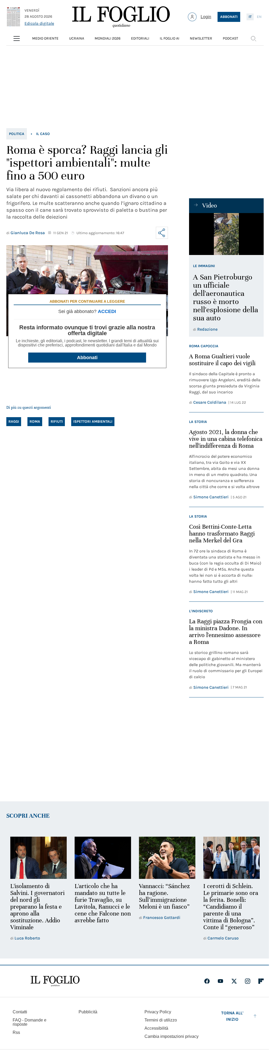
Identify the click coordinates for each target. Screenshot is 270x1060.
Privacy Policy (157, 1012)
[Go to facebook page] (207, 981)
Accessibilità (156, 1028)
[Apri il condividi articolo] (162, 233)
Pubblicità (88, 1012)
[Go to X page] (234, 981)
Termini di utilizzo (160, 1020)
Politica (16, 134)
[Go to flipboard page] (261, 981)
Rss (16, 1032)
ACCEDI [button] (107, 311)
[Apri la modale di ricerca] (253, 38)
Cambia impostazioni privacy (171, 1036)
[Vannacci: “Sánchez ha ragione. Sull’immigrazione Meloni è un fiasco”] (167, 858)
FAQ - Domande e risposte (29, 1022)
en (259, 17)
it (250, 17)
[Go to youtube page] (220, 981)
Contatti (20, 1012)
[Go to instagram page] (247, 981)
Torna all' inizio (232, 1016)
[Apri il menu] (17, 38)
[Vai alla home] (121, 16)
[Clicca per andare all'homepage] (55, 981)
